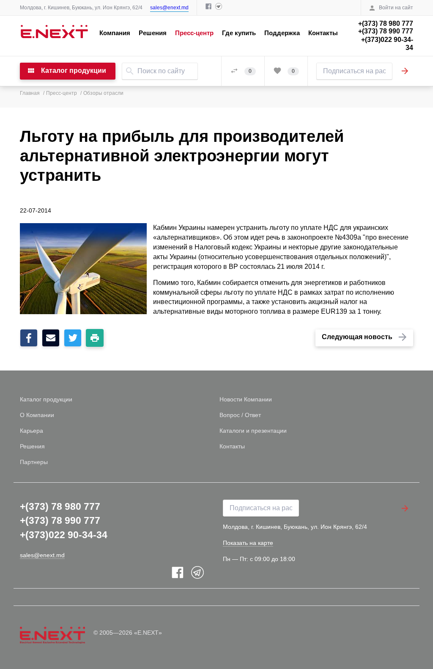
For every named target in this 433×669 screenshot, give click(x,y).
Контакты (323, 32)
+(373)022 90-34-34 (387, 43)
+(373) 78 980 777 (385, 23)
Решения (153, 32)
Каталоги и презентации (253, 430)
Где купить (239, 32)
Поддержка (282, 32)
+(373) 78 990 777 (385, 31)
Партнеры (34, 462)
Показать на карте (248, 542)
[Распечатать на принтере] (95, 338)
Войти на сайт (396, 8)
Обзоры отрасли (103, 93)
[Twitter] (73, 340)
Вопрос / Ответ (240, 415)
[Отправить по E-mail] (51, 340)
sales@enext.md (169, 8)
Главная (30, 93)
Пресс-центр (194, 32)
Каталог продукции (46, 399)
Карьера (31, 430)
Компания (114, 32)
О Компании (37, 415)
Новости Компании (245, 399)
